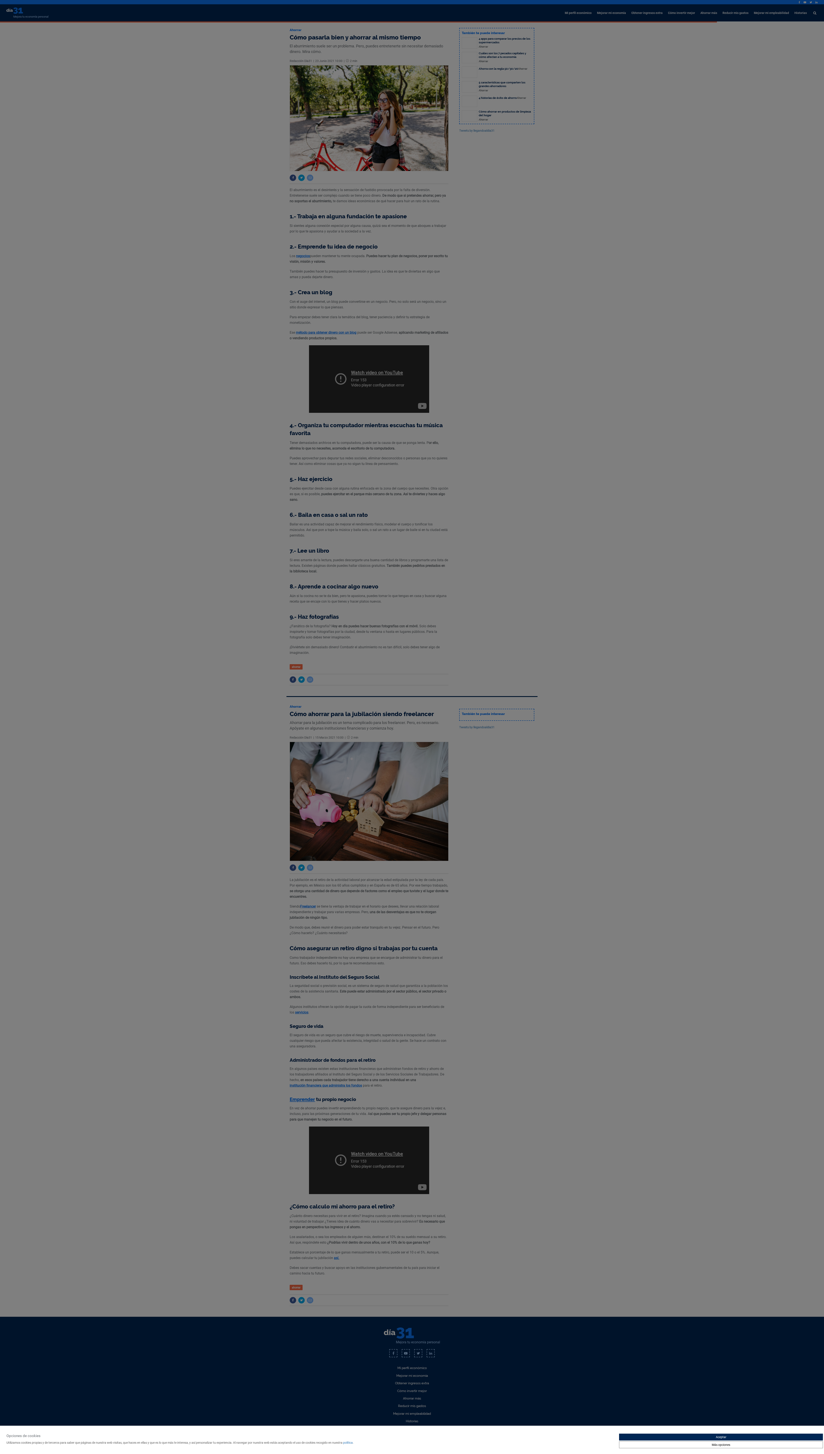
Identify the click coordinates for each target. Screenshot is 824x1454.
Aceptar (721, 1437)
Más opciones (721, 1444)
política (348, 1442)
